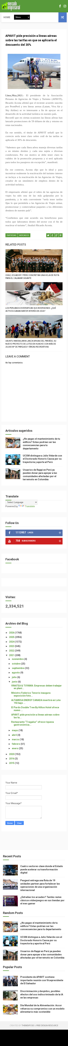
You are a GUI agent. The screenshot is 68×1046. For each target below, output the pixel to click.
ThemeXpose (28, 1025)
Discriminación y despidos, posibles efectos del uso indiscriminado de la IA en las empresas (41, 994)
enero (15, 748)
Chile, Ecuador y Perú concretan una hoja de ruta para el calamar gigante (32, 276)
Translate (30, 506)
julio (14, 677)
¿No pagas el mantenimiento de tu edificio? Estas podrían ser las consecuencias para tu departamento (40, 926)
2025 (12, 637)
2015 (12, 763)
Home (6, 17)
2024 (12, 641)
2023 (12, 646)
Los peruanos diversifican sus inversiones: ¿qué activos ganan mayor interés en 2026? (30, 309)
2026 (12, 632)
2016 (12, 758)
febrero (16, 744)
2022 (12, 650)
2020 (12, 754)
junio (15, 681)
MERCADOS (24, 235)
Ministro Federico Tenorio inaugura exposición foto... (31, 694)
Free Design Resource (47, 1025)
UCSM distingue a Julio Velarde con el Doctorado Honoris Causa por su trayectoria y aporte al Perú (42, 458)
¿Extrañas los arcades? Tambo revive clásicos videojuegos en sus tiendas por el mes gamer (42, 900)
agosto (16, 672)
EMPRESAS (11, 235)
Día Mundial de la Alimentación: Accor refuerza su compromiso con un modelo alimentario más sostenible (42, 1008)
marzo (16, 739)
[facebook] (60, 6)
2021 (12, 655)
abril (14, 735)
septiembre (18, 668)
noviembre (18, 659)
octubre (16, 663)
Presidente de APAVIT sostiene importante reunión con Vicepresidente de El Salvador (41, 980)
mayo (15, 730)
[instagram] (65, 6)
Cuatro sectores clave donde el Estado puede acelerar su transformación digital (41, 869)
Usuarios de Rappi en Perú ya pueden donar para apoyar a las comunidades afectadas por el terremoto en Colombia (42, 954)
